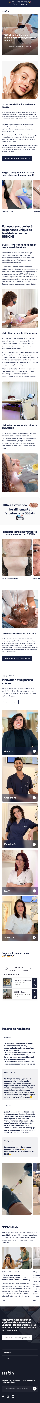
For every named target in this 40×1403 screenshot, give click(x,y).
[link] (17, 557)
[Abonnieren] (35, 1388)
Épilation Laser (7, 212)
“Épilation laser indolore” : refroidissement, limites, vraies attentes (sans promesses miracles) (16, 1277)
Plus (3, 1300)
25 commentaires (22, 1272)
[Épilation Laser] (17, 194)
